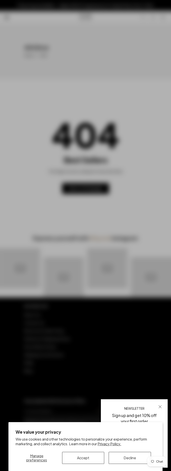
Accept (83, 457)
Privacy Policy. (109, 443)
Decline (130, 457)
